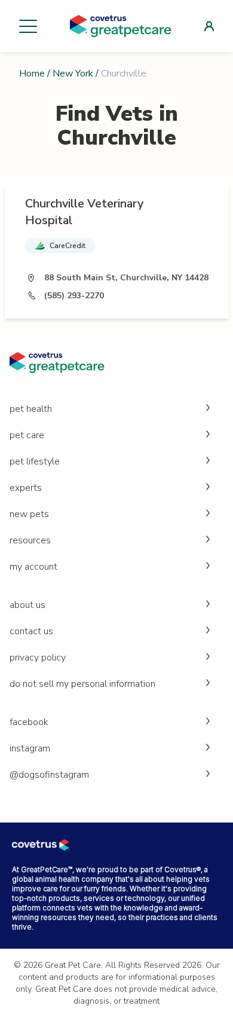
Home (32, 73)
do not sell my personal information (82, 683)
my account (33, 566)
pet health (31, 408)
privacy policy (38, 657)
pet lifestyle (35, 461)
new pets (29, 514)
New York (73, 73)
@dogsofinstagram (49, 774)
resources (30, 540)
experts (26, 487)
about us (27, 605)
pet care (27, 435)
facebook (29, 722)
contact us (31, 631)
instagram (30, 748)
